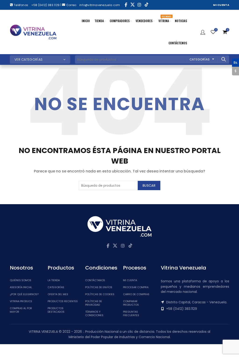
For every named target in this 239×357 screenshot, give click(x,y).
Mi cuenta (130, 280)
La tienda (54, 280)
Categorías (200, 59)
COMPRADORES (120, 20)
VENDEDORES (144, 20)
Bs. (235, 62)
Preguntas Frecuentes (131, 313)
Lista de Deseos (216, 30)
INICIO (86, 20)
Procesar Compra (135, 287)
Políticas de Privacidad (93, 303)
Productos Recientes (63, 301)
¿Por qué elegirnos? (24, 294)
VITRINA (164, 19)
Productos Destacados (56, 310)
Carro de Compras (136, 294)
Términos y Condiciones (94, 313)
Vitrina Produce (21, 301)
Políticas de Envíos (98, 287)
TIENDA (99, 20)
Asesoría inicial (21, 287)
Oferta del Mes (58, 294)
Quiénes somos (20, 280)
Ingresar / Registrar (202, 31)
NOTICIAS (181, 20)
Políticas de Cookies (99, 294)
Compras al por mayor (21, 310)
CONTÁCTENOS (178, 43)
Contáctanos (95, 280)
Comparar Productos (131, 303)
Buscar (223, 59)
